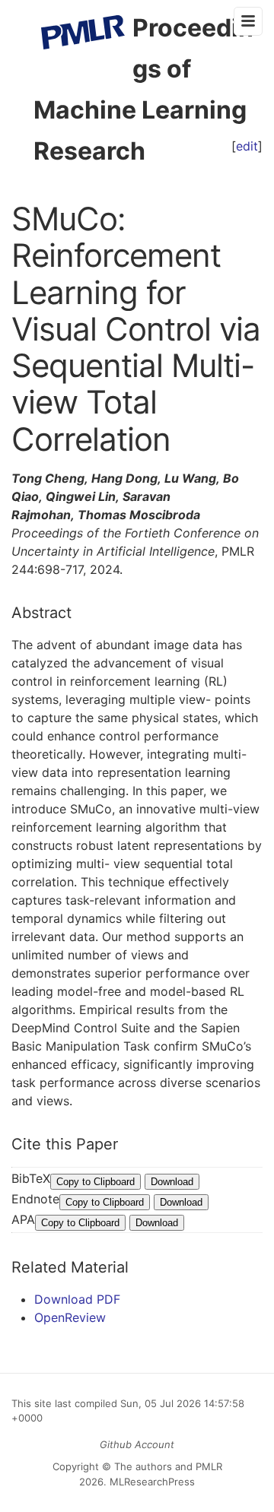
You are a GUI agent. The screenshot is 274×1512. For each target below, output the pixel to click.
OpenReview (70, 1317)
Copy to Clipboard (95, 1181)
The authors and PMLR (168, 1466)
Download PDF (77, 1299)
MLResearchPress (151, 1482)
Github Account (137, 1444)
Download (172, 1181)
